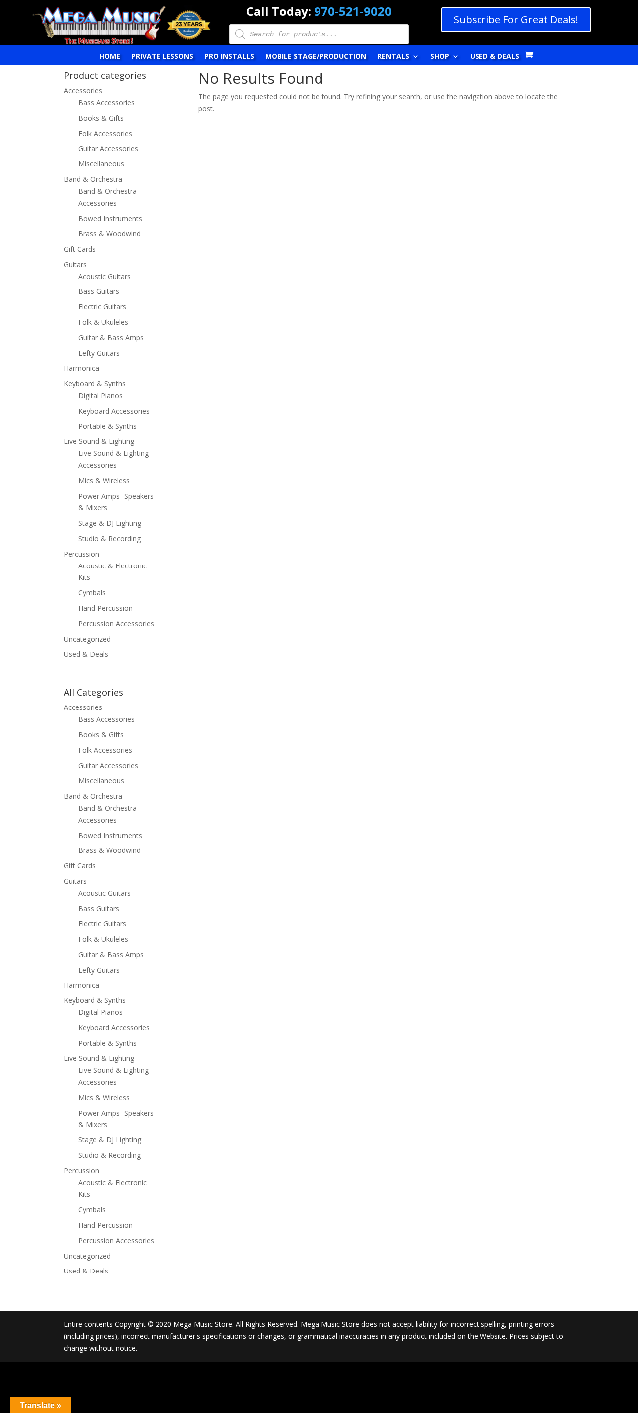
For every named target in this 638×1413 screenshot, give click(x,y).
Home (109, 57)
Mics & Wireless (104, 480)
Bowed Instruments (110, 218)
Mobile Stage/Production (315, 57)
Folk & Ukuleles (103, 322)
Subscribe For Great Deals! (516, 19)
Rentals (393, 57)
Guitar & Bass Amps (111, 337)
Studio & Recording (109, 538)
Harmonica (81, 368)
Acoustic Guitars (104, 276)
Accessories (83, 90)
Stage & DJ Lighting (109, 523)
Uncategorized (87, 639)
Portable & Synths (107, 426)
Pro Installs (229, 57)
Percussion (81, 554)
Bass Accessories (106, 102)
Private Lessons (162, 57)
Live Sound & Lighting (99, 441)
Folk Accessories (105, 133)
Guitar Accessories (108, 148)
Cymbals (92, 592)
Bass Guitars (98, 291)
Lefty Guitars (99, 353)
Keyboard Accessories (114, 411)
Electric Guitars (102, 306)
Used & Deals (494, 57)
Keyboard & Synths (95, 383)
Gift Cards (80, 249)
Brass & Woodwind (109, 233)
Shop (439, 57)
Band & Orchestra (93, 179)
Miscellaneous (101, 163)
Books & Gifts (101, 118)
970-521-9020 (353, 11)
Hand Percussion (105, 608)
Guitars (75, 264)
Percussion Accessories (116, 623)
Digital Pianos (100, 395)
